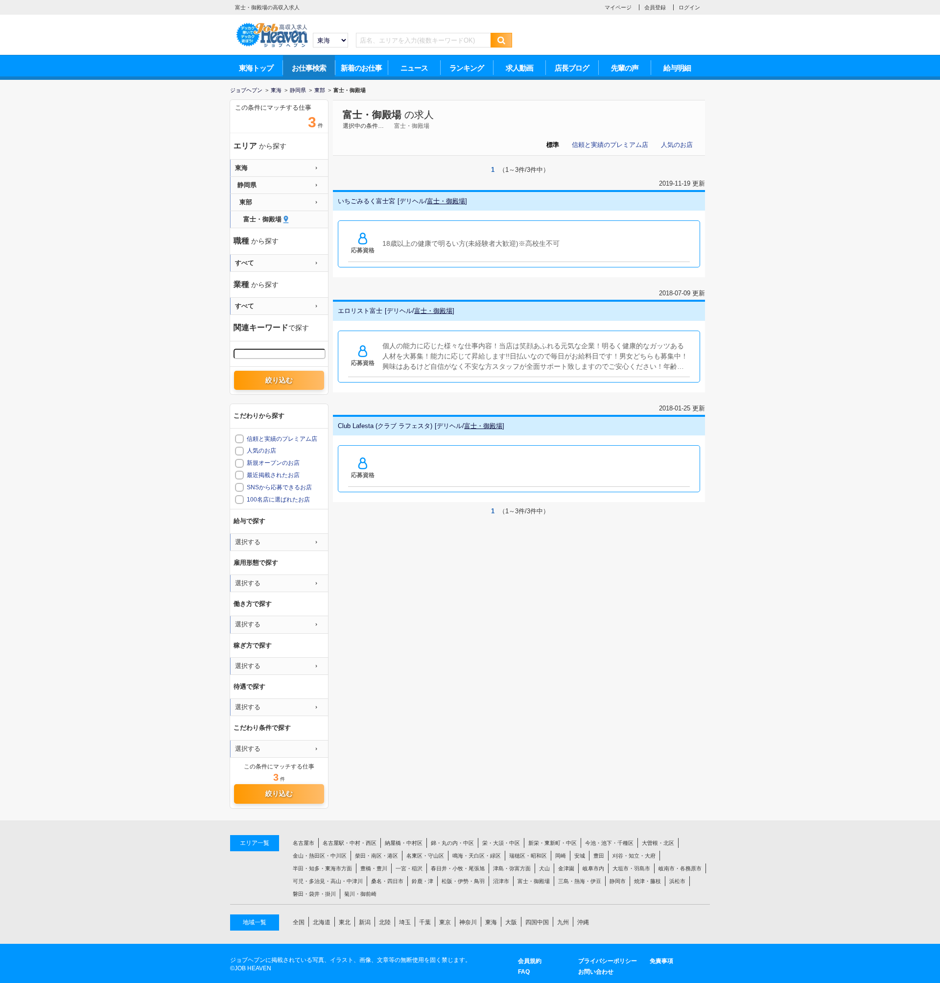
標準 (552, 144)
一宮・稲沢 (409, 868)
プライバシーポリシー (607, 961)
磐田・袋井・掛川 (314, 894)
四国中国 (537, 922)
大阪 (511, 922)
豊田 (598, 856)
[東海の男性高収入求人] (271, 25)
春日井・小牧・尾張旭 (458, 868)
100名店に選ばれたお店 (278, 499)
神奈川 (468, 922)
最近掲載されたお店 (273, 475)
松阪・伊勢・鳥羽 (463, 881)
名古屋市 (303, 843)
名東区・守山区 (425, 856)
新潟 (365, 922)
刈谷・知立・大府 (634, 856)
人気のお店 (677, 144)
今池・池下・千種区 (609, 843)
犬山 (544, 868)
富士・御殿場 (372, 114)
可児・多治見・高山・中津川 (328, 881)
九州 (563, 922)
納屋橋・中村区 (404, 843)
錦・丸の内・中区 (452, 843)
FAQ (524, 971)
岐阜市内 (593, 868)
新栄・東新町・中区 (552, 843)
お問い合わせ (595, 971)
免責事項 (661, 961)
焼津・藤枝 (647, 881)
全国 (299, 922)
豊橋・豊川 (373, 868)
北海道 (321, 922)
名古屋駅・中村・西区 (349, 843)
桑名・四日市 (387, 881)
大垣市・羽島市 (631, 868)
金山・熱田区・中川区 (320, 856)
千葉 (425, 922)
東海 (491, 922)
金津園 (566, 868)
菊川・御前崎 (360, 894)
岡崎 (560, 856)
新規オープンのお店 (273, 462)
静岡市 (618, 881)
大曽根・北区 (658, 843)
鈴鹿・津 (422, 881)
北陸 (385, 922)
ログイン (689, 7)
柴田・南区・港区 (376, 856)
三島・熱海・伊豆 (579, 881)
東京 (445, 922)
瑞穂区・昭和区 (528, 856)
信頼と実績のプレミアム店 (610, 144)
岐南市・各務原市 (680, 868)
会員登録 (655, 7)
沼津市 (501, 881)
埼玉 (405, 922)
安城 (579, 856)
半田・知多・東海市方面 (322, 868)
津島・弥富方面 (512, 868)
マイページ (618, 7)
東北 (345, 922)
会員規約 (529, 961)
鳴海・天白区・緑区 (476, 856)
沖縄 (583, 922)
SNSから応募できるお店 (279, 487)
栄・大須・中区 (501, 843)
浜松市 (677, 881)
